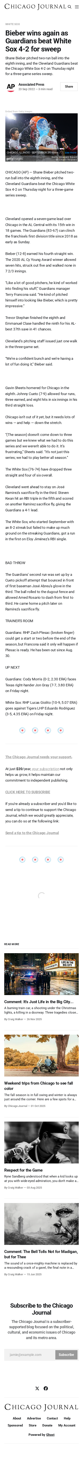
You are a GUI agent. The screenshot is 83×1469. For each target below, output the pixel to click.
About (17, 1418)
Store (32, 1425)
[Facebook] (46, 1388)
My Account (66, 1425)
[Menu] (76, 6)
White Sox (12, 24)
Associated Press (31, 84)
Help (67, 1418)
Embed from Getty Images (18, 111)
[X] (37, 1388)
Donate (47, 1425)
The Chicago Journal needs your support (38, 757)
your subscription (45, 769)
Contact (52, 1418)
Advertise (34, 1418)
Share (69, 86)
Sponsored (15, 1425)
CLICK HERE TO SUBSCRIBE (27, 792)
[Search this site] (69, 6)
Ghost (50, 1435)
